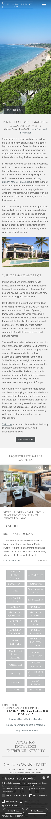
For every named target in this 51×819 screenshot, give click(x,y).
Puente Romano (36, 665)
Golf (15, 591)
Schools (15, 682)
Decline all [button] (37, 811)
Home (5, 705)
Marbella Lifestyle (15, 642)
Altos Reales (35, 575)
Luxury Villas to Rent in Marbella (25, 719)
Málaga (15, 606)
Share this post (25, 439)
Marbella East (36, 623)
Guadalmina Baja (15, 600)
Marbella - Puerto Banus (15, 614)
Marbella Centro (36, 614)
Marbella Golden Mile (15, 631)
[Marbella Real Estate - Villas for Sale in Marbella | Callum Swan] (17, 5)
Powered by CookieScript (12, 816)
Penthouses (15, 664)
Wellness (35, 689)
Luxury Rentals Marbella (25, 730)
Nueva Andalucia (35, 654)
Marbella (36, 606)
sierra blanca (35, 682)
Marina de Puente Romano (15, 654)
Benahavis (35, 583)
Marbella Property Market (36, 642)
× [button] (48, 777)
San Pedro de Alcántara (35, 673)
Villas (15, 689)
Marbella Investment (35, 631)
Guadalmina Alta (35, 591)
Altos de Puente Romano (15, 575)
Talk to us (7, 424)
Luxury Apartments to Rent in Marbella (25, 725)
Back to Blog (14, 110)
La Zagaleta (35, 599)
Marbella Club (15, 623)
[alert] (25, 796)
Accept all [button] (13, 811)
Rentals (15, 673)
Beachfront (15, 583)
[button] (4, 486)
